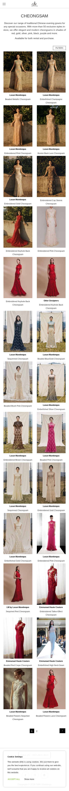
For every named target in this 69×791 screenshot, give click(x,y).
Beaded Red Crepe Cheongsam (18, 665)
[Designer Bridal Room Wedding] (34, 6)
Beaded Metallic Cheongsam (17, 99)
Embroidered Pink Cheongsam (17, 153)
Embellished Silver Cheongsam (51, 409)
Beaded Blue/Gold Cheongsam (51, 359)
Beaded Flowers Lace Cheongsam (51, 716)
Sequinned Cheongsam (17, 359)
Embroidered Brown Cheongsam (18, 460)
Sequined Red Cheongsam (18, 611)
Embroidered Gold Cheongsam (17, 204)
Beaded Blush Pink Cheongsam (18, 406)
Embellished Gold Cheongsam (17, 561)
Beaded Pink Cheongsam (51, 460)
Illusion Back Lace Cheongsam (51, 153)
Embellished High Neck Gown (51, 665)
